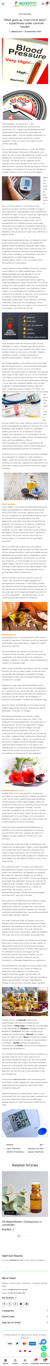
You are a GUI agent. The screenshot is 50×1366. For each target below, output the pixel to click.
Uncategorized (25, 14)
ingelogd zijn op (15, 1260)
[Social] (4, 1304)
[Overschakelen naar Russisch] (29, 1351)
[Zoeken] (43, 4)
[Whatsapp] (44, 1355)
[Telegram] (44, 1342)
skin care (10, 1213)
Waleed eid (16, 32)
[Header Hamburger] (3, 4)
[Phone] (44, 1348)
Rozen (26, 1037)
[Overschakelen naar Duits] (25, 1351)
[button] (19, 1236)
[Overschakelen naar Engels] (20, 1351)
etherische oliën (19, 1079)
